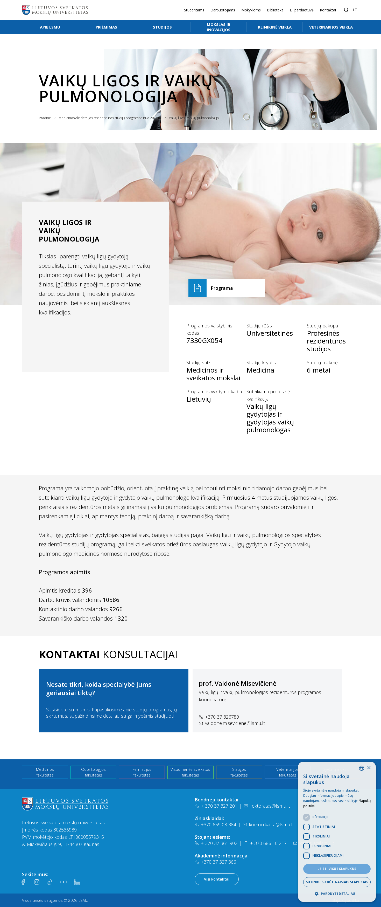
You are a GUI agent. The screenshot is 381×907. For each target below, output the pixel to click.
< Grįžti (336, 117)
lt (355, 9)
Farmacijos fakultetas (142, 772)
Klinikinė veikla (275, 27)
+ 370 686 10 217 (268, 843)
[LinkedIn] (77, 882)
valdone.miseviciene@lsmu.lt (235, 723)
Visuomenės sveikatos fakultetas (190, 772)
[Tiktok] (50, 882)
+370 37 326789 (222, 717)
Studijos (162, 27)
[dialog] (337, 832)
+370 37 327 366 (218, 862)
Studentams (194, 10)
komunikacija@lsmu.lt (271, 824)
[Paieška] (346, 10)
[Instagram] (36, 882)
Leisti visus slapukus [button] (337, 869)
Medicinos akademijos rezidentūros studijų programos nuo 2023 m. (110, 117)
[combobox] (361, 768)
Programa (222, 288)
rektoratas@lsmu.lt (270, 806)
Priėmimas (106, 27)
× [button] (369, 768)
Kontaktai (328, 10)
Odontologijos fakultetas (93, 772)
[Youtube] (63, 882)
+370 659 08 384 (218, 824)
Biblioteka (275, 10)
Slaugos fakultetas (239, 772)
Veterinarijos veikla (331, 27)
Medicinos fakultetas (45, 772)
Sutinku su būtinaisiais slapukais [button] (337, 882)
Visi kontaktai (216, 879)
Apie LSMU (50, 27)
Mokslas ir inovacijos (218, 27)
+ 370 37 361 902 (219, 843)
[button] (337, 893)
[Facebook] (23, 882)
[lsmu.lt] (55, 10)
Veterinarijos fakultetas (287, 772)
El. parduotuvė (302, 10)
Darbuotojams (222, 10)
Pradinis (45, 117)
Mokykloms (251, 10)
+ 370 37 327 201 (219, 806)
